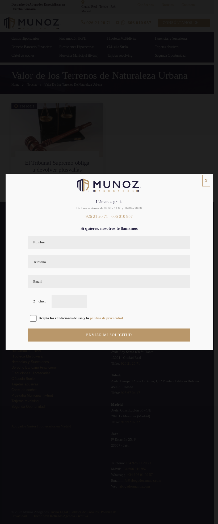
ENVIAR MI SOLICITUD (109, 335)
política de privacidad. (107, 318)
